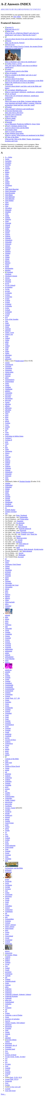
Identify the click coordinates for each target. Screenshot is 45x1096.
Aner (6, 747)
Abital (7, 255)
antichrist (8, 774)
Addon (7, 346)
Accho (7, 289)
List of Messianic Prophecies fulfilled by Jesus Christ (22, 124)
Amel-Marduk (9, 659)
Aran (6, 849)
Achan (7, 298)
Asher (7, 983)
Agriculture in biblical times (14, 436)
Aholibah (8, 504)
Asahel (7, 968)
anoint (7, 770)
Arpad (7, 938)
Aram (7, 844)
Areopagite (8, 894)
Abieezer (8, 219)
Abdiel (7, 182)
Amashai (8, 643)
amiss (7, 674)
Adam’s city (9, 334)
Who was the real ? (15, 43)
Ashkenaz (8, 991)
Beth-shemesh (28, 549)
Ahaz (7, 455)
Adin (6, 349)
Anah (7, 717)
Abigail (7, 225)
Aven (7, 1053)
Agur (6, 444)
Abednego (8, 185)
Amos (7, 704)
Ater (6, 1036)
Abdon (7, 183)
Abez (7, 202)
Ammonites (9, 694)
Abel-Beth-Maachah (12, 189)
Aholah (7, 498)
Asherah (8, 985)
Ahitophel (8, 487)
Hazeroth (23, 530)
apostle (7, 813)
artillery (7, 960)
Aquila (7, 830)
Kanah (18, 536)
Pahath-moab (19, 361)
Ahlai (7, 493)
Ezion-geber (24, 519)
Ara (6, 834)
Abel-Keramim (10, 193)
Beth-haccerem (22, 538)
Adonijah (8, 366)
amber (7, 653)
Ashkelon (8, 989)
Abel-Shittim (9, 200)
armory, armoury (10, 925)
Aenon (7, 402)
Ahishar (7, 483)
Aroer (7, 934)
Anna (7, 764)
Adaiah (7, 325)
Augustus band (10, 1049)
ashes (7, 987)
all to (6, 593)
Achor (7, 308)
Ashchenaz (8, 974)
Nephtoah (23, 515)
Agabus (7, 423)
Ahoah (7, 495)
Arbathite (8, 859)
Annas (7, 768)
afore (6, 417)
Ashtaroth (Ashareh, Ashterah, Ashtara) (18, 994)
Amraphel (8, 713)
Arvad (7, 964)
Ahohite (7, 496)
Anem (7, 745)
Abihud (7, 231)
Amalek (7, 632)
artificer (7, 959)
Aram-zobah (9, 847)
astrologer (8, 1025)
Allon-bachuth (10, 602)
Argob (7, 900)
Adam (7, 327)
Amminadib (9, 687)
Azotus (7, 1085)
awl (6, 1058)
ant (6, 772)
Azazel (7, 1070)
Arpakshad (8, 940)
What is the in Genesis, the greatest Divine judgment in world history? (23, 47)
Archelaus (8, 872)
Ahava (7, 453)
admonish (8, 359)
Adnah (7, 363)
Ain (6, 513)
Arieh (7, 902)
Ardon (7, 893)
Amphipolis (9, 708)
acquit (7, 315)
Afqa (6, 419)
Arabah (7, 838)
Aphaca (7, 795)
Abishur (7, 253)
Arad (6, 842)
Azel (6, 1075)
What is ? (11, 116)
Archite (7, 887)
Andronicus (9, 743)
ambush (7, 655)
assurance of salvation (12, 1019)
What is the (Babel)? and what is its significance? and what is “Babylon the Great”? (22, 34)
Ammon (7, 692)
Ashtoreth (8, 998)
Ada (6, 321)
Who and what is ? (14, 113)
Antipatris (8, 781)
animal (7, 755)
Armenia (8, 921)
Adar (6, 336)
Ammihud (8, 683)
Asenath (7, 975)
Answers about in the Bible (16, 71)
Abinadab (8, 242)
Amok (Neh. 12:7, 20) (12, 698)
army (6, 930)
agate (6, 429)
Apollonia (8, 806)
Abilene (7, 236)
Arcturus (8, 889)
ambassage (8, 651)
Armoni (7, 923)
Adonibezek (9, 364)
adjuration (8, 355)
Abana (7, 166)
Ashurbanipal (9, 1002)
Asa (6, 966)
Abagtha (8, 165)
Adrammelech (9, 380)
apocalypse (8, 802)
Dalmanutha (24, 517)
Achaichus (8, 297)
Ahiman (7, 470)
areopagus (8, 896)
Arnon (7, 932)
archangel (8, 870)
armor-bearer (9, 928)
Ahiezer (7, 461)
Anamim (8, 723)
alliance (7, 598)
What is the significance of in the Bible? (20, 82)
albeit (7, 579)
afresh (7, 421)
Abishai (7, 249)
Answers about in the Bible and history (23, 87)
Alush (7, 630)
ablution (7, 263)
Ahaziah (8, 457)
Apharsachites (9, 796)
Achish (7, 302)
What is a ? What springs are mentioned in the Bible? (24, 135)
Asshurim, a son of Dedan (13, 1015)
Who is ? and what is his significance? (20, 62)
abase (7, 170)
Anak (7, 719)
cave (28, 534)
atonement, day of (11, 1045)
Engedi (23, 534)
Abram (7, 278)
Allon (7, 600)
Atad (6, 1030)
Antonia (7, 783)
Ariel (6, 904)
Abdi (6, 180)
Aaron (7, 159)
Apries (7, 827)
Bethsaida (22, 555)
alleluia (7, 596)
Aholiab (7, 500)
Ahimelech (8, 472)
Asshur (7, 1013)
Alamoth (8, 576)
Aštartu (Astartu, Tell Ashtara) (15, 1023)
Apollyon (8, 811)
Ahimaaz (8, 468)
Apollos (7, 810)
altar (6, 626)
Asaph (7, 970)
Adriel (7, 385)
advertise (8, 396)
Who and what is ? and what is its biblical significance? (21, 66)
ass (6, 1011)
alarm (7, 577)
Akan (7, 562)
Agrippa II (8, 440)
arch (6, 860)
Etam (18, 515)
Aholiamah (8, 502)
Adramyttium (9, 381)
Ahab (7, 449)
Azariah (7, 1068)
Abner (7, 265)
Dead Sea (34, 534)
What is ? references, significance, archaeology (24, 92)
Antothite (8, 785)
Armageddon (9, 919)
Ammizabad (9, 691)
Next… (3, 1094)
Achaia (7, 295)
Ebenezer (20, 549)
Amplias (8, 709)
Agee (7, 432)
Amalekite (8, 634)
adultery (7, 391)
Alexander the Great (11, 585)
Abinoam (8, 244)
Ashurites (8, 1004)
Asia (6, 1006)
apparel (7, 817)
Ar (6, 832)
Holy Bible (17, 16)
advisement (8, 398)
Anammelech (9, 725)
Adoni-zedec (9, 372)
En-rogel (21, 557)
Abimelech (8, 240)
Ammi (7, 679)
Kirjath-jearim (38, 549)
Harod (18, 532)
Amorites (8, 702)
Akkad (7, 566)
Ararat (7, 853)
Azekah (7, 1074)
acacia (7, 283)
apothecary (8, 815)
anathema (8, 734)
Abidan (7, 217)
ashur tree (8, 1000)
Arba (6, 857)
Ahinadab (8, 474)
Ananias (7, 730)
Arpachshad (9, 936)
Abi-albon (8, 208)
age (6, 430)
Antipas (7, 779)
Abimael (8, 238)
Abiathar (8, 212)
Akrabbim (8, 570)
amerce (7, 662)
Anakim (7, 721)
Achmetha (8, 306)
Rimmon (21, 545)
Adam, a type (9, 332)
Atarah (7, 1032)
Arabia (7, 840)
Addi (6, 344)
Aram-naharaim (10, 845)
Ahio (6, 478)
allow (7, 604)
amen (7, 660)
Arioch (7, 908)
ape (6, 791)
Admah (7, 357)
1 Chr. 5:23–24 (15, 1087)
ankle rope (8, 762)
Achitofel (8, 304)
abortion (7, 270)
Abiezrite (8, 223)
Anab (7, 715)
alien (6, 591)
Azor (6, 1083)
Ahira (7, 479)
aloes (6, 621)
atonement (8, 1043)
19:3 (19, 1077)
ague (6, 442)
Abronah (8, 280)
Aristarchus (9, 910)
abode (7, 266)
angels (7, 749)
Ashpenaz (8, 992)
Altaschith (8, 628)
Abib (6, 214)
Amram (7, 711)
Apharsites (8, 798)
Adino (7, 353)
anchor (7, 738)
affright (7, 412)
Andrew (7, 742)
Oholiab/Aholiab (24, 481)
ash (6, 977)
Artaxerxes (8, 953)
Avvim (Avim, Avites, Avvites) (15, 1057)
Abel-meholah (22, 527)
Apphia (7, 821)
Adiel (7, 347)
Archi (7, 883)
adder (7, 342)
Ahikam (7, 466)
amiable (7, 672)
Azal (6, 1066)
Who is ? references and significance (19, 109)
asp (6, 1009)
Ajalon (7, 561)
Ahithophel (8, 485)
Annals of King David (12, 766)
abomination (9, 268)
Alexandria (8, 587)
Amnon (7, 696)
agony (7, 434)
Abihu (7, 229)
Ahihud (7, 462)
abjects (7, 261)
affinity (7, 406)
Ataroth (7, 1034)
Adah (7, 323)
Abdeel (7, 178)
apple (7, 825)
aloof (6, 623)
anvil (6, 787)
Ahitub (7, 489)
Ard (6, 891)
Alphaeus (8, 625)
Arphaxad (8, 943)
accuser (7, 291)
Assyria (7, 1021)
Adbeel (7, 338)
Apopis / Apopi (10, 808)
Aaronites (8, 161)
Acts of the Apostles (11, 319)
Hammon (20, 521)
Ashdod (7, 979)
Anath (7, 732)
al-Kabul (8, 572)
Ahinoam (8, 476)
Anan (7, 726)
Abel (6, 187)
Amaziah (8, 647)
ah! (6, 446)
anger (7, 751)
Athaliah (8, 1038)
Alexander (8, 583)
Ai (6, 508)
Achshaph (8, 312)
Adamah (8, 329)
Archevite (8, 881)
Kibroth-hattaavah (25, 528)
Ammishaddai (9, 689)
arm (6, 917)
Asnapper (8, 1008)
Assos (7, 1017)
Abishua (8, 251)
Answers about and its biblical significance (23, 39)
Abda (7, 176)
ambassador (9, 649)
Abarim (7, 168)
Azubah (7, 1089)
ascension (8, 972)
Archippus (8, 885)
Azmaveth (8, 1081)
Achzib (7, 314)
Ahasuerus (8, 451)
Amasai (7, 642)
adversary (8, 395)
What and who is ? (12, 29)
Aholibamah (9, 506)
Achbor (7, 300)
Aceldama (8, 293)
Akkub (7, 568)
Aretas (7, 898)
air (6, 559)
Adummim (8, 393)
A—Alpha (8, 157)
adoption (8, 374)
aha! (6, 447)
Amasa (7, 640)
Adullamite (8, 389)
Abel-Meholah (10, 197)
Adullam (8, 387)
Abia (6, 206)
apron (7, 828)
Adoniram (8, 370)
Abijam (7, 234)
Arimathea (8, 906)
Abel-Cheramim (10, 191)
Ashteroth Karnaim (11, 996)
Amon (7, 700)
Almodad (8, 606)
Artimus (7, 962)
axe (6, 1060)
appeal (7, 819)
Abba (7, 174)
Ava (6, 1051)
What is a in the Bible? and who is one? (21, 75)
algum (7, 589)
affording (8, 410)
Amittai (7, 676)
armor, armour (9, 926)
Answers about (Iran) (14, 79)
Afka (6, 413)
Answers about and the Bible (17, 128)
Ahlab (7, 491)
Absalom (8, 281)
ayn (6, 1062)
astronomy (8, 1026)
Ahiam (7, 459)
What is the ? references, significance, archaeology (22, 96)
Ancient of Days (10, 740)
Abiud (7, 259)
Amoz (7, 706)
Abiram (7, 246)
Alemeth (8, 581)
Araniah (7, 851)
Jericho (21, 553)
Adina (7, 351)
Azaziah (7, 1072)
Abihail (7, 227)
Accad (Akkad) (10, 285)
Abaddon (8, 163)
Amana (7, 636)
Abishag (8, 248)
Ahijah (7, 464)
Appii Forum (9, 823)
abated (7, 172)
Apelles (7, 793)
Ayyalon (8, 1064)
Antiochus (8, 778)
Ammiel (7, 681)
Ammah (7, 677)
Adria (7, 383)
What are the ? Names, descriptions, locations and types (22, 140)
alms (6, 617)
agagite (7, 427)
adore (7, 378)
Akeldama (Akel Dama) (13, 564)
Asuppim (8, 1028)
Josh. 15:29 (13, 1077)
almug (7, 619)
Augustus (8, 1047)
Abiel (7, 221)
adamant (8, 331)
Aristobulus (9, 911)
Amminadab (9, 685)
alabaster (8, 574)
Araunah (8, 855)
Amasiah (8, 645)
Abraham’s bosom (11, 276)
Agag (7, 425)
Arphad (7, 942)
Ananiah (8, 728)
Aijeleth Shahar (10, 510)
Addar (7, 340)
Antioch (7, 776)
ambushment (9, 657)
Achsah (7, 310)
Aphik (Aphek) (10, 800)
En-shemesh (20, 523)
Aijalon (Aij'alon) (11, 511)
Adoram (7, 376)
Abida (7, 215)
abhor (7, 204)
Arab (6, 836)
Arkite (7, 915)
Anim (7, 753)
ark (6, 913)
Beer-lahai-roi (23, 544)
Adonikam (8, 368)
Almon (7, 608)
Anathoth (8, 736)
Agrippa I (8, 438)
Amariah (8, 638)
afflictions (8, 408)
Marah (21, 525)
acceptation (8, 287)
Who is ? (13, 131)
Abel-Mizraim (9, 199)
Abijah (7, 232)
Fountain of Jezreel (27, 532)
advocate (8, 400)
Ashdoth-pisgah (10, 981)
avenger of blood (10, 1055)
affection (8, 404)
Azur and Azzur (10, 1090)
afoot (6, 415)
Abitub (7, 257)
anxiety (7, 789)
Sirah (18, 547)
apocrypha (8, 804)
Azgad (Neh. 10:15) (11, 1079)
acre (6, 317)
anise (6, 761)
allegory (7, 594)
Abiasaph (8, 210)
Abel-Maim (9, 195)
